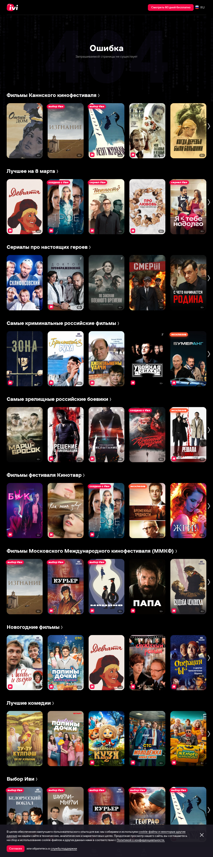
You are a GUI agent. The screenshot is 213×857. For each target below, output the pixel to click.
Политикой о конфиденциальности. (141, 840)
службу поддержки (64, 848)
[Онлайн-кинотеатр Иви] (13, 7)
